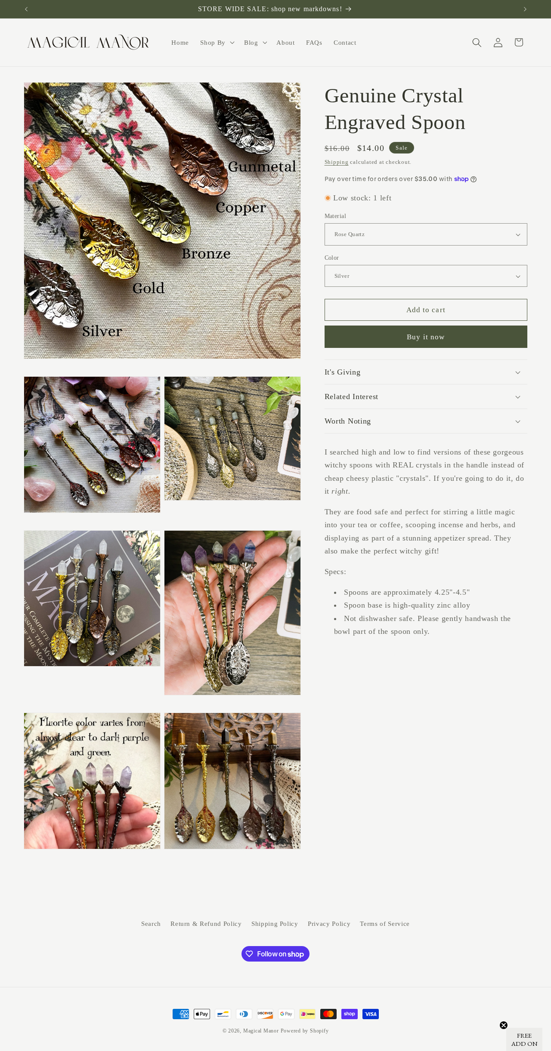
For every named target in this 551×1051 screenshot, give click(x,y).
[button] (216, 42)
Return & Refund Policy (206, 923)
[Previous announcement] (26, 9)
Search (151, 923)
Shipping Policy (274, 923)
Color (332, 257)
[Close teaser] (503, 1025)
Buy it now (426, 337)
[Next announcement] (525, 9)
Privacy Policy (329, 923)
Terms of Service (385, 923)
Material (336, 215)
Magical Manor (261, 1031)
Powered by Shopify (305, 1031)
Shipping (337, 162)
